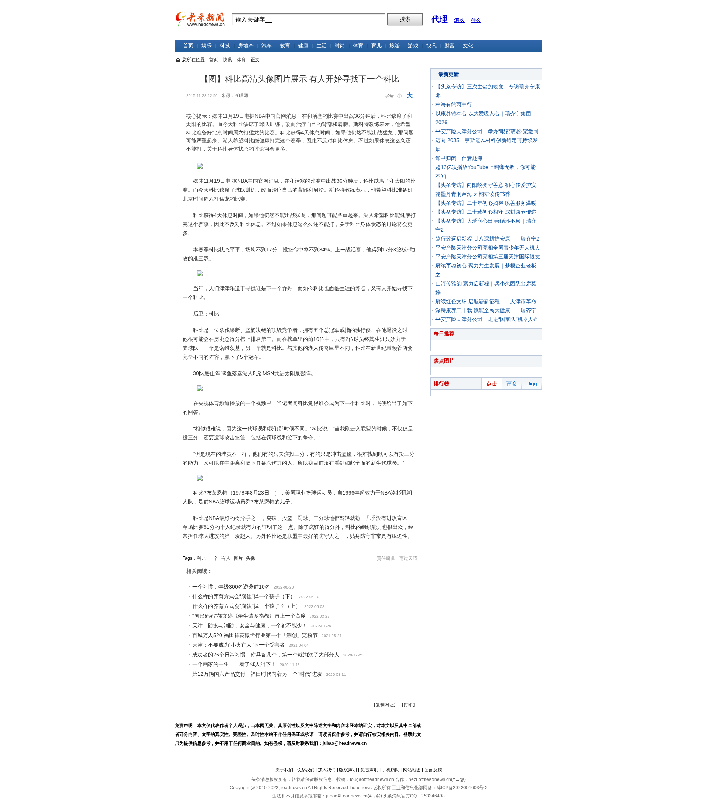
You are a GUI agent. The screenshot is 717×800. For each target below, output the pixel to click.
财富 (449, 45)
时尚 (340, 45)
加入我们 (327, 769)
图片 (238, 558)
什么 (476, 20)
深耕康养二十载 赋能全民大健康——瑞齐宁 (485, 310)
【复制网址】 (384, 705)
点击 (492, 383)
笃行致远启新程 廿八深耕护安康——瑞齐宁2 (487, 239)
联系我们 (305, 769)
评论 (511, 383)
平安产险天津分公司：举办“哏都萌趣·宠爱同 (486, 131)
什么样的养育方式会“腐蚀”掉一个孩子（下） (243, 596)
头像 (250, 558)
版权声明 (348, 769)
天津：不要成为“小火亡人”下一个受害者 (238, 645)
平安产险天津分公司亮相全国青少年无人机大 (487, 248)
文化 (468, 45)
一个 (213, 558)
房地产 (246, 45)
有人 (225, 558)
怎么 (459, 20)
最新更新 (448, 74)
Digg (531, 383)
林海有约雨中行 (453, 104)
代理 (439, 19)
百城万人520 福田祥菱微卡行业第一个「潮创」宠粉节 (255, 635)
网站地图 (412, 769)
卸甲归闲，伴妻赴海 (458, 158)
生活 (321, 45)
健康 (303, 45)
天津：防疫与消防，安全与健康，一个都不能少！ (249, 625)
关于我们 (284, 769)
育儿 (376, 45)
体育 (358, 45)
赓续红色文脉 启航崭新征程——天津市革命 (485, 301)
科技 (225, 45)
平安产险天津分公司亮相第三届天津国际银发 (487, 257)
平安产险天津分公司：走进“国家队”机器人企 (486, 319)
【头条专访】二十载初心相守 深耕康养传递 (485, 212)
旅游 (394, 45)
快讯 (431, 45)
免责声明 (369, 769)
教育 (285, 45)
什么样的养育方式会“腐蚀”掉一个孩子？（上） (246, 606)
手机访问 (391, 769)
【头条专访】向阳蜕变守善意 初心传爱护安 (485, 185)
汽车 (266, 45)
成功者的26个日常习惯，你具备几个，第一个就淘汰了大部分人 (265, 655)
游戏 (413, 45)
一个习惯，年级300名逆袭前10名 (231, 587)
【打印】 (408, 705)
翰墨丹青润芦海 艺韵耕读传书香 (472, 194)
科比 (201, 558)
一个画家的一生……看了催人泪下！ (234, 664)
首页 (188, 45)
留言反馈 (433, 769)
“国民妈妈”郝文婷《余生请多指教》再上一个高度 (249, 616)
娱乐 (206, 45)
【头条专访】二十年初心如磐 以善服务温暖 (485, 203)
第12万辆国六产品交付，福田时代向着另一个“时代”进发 (257, 674)
